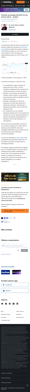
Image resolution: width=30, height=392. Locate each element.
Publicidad (18, 314)
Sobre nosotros (20, 311)
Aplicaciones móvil (5, 314)
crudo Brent (19, 137)
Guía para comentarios (6, 254)
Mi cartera (3, 317)
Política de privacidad (5, 377)
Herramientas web (5, 320)
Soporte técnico (20, 317)
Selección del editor (20, 5)
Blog (2, 311)
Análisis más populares (7, 5)
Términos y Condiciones (6, 373)
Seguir (16, 34)
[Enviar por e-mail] (14, 218)
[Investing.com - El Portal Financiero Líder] (8, 2)
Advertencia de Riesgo (6, 382)
